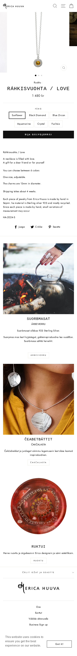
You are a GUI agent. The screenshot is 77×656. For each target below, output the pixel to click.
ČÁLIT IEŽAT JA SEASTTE (38, 572)
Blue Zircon (59, 115)
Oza (38, 607)
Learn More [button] (13, 650)
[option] (38, 42)
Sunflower (17, 115)
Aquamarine (24, 124)
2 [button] (39, 76)
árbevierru (38, 355)
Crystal (41, 124)
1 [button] (36, 76)
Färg (38, 108)
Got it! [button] (59, 644)
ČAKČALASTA (38, 462)
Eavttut (38, 613)
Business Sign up (38, 624)
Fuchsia (56, 124)
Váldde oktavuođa (38, 618)
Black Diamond (37, 115)
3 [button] (42, 76)
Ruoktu (37, 82)
